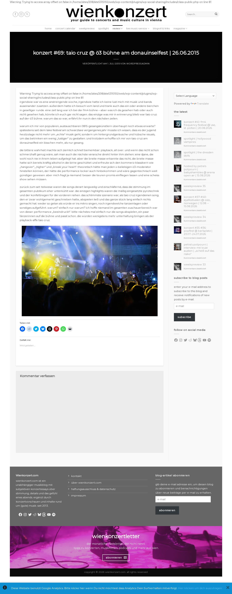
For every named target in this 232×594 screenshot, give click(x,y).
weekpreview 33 (195, 264)
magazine (179, 28)
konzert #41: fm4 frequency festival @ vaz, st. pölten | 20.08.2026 (200, 125)
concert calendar (65, 28)
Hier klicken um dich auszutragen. (200, 588)
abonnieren (167, 510)
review (116, 28)
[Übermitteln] (216, 14)
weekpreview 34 (195, 216)
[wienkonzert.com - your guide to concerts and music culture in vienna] (116, 14)
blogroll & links (161, 28)
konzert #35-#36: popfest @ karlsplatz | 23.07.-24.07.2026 (198, 231)
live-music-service (136, 28)
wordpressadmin (138, 63)
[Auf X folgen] (27, 14)
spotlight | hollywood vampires (197, 140)
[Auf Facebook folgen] (15, 14)
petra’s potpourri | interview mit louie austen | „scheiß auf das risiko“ (199, 249)
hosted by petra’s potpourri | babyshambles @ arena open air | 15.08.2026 (199, 171)
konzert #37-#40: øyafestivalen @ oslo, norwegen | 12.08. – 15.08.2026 (197, 201)
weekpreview (87, 28)
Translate (203, 103)
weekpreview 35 (195, 186)
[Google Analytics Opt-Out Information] (5, 588)
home (48, 28)
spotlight (103, 28)
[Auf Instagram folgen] (21, 14)
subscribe (184, 317)
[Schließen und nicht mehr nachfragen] (227, 588)
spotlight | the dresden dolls (198, 154)
